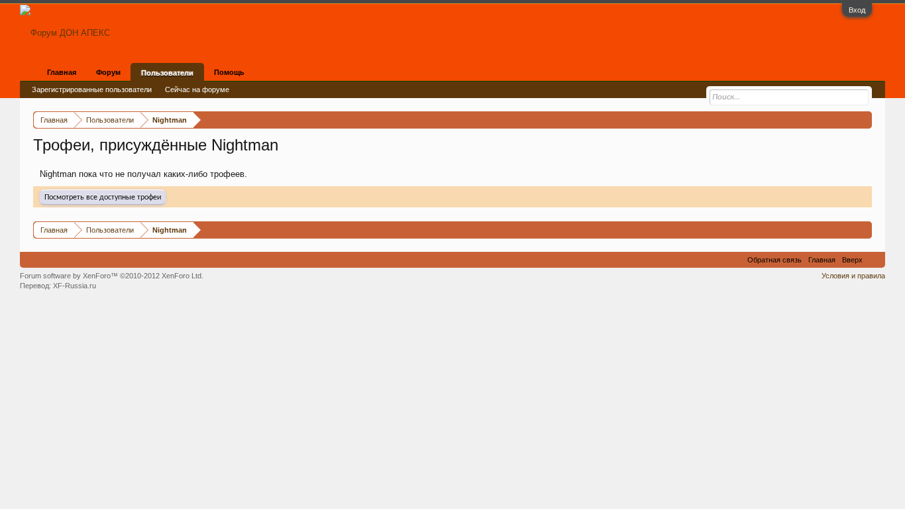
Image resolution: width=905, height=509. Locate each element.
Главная (61, 72)
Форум (108, 72)
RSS (873, 259)
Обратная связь (774, 260)
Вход (857, 10)
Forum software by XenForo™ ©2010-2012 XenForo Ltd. (111, 276)
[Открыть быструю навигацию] (863, 119)
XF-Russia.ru (74, 286)
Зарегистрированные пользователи (92, 89)
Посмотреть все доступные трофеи (102, 197)
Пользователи (167, 73)
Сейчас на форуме (197, 89)
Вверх (852, 260)
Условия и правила (853, 276)
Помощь (229, 72)
